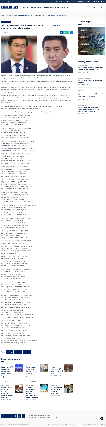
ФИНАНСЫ (32, 7)
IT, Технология (83, 65)
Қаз (94, 7)
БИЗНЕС (46, 7)
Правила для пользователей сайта (18, 424)
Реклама (4, 1)
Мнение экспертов (84, 78)
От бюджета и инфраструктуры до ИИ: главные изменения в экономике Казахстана (91, 95)
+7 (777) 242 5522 (68, 1)
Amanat (27, 352)
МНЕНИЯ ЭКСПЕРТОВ (61, 7)
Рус (98, 7)
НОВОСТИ (25, 7)
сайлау (9, 352)
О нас (9, 1)
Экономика (12, 15)
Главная (3, 15)
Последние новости (87, 62)
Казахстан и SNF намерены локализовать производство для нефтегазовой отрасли (7, 373)
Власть (80, 90)
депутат (18, 352)
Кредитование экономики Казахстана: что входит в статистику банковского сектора (32, 373)
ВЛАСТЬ (40, 7)
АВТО (52, 7)
